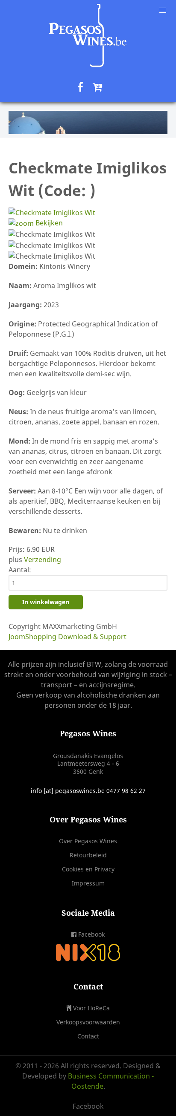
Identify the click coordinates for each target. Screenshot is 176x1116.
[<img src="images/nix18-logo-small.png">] (88, 952)
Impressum (88, 883)
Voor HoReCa (91, 1008)
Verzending (42, 559)
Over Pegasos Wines (88, 841)
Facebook (91, 934)
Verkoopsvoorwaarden (88, 1022)
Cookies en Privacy (88, 869)
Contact (88, 1036)
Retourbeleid (88, 855)
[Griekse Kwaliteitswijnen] (88, 122)
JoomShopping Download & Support (67, 636)
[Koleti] (88, 35)
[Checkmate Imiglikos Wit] (52, 234)
